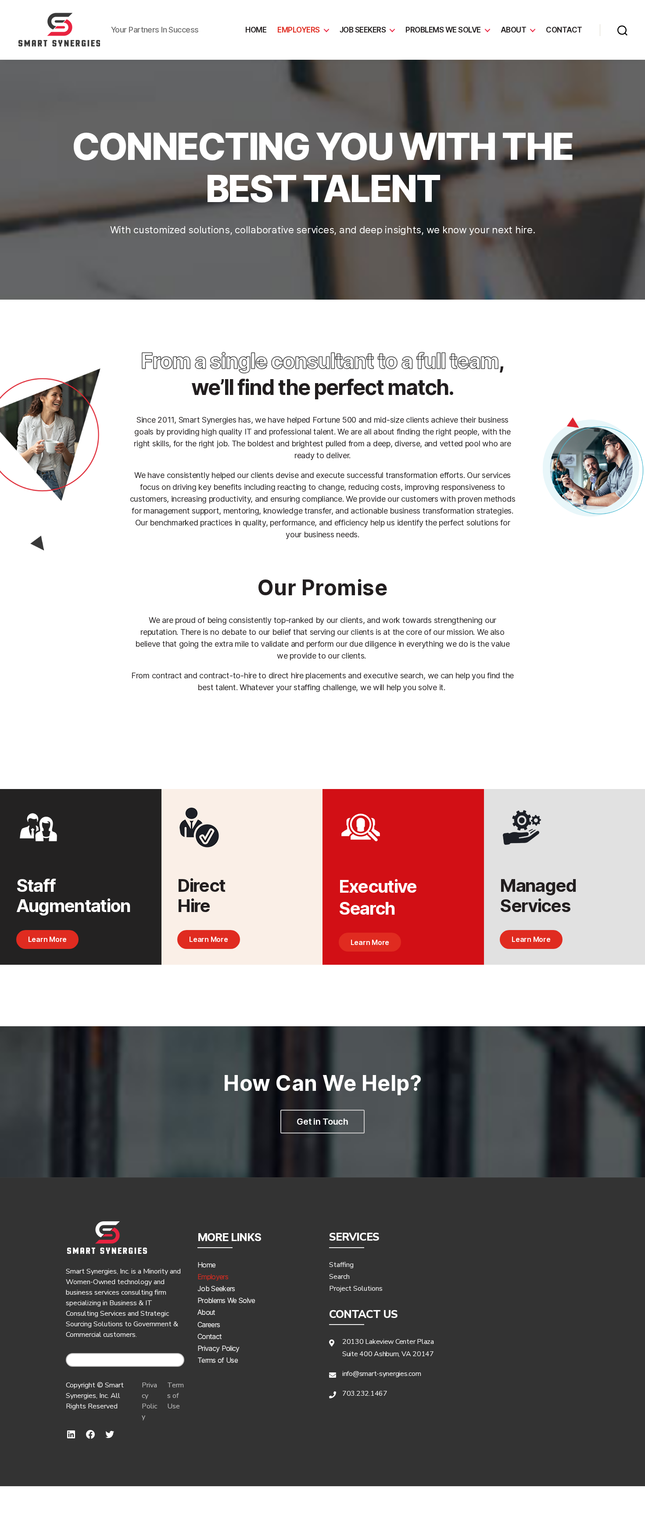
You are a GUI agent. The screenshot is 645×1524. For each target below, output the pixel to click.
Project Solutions (356, 1288)
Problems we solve (443, 29)
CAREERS (128, 1360)
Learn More (47, 939)
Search (339, 1276)
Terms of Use (175, 1395)
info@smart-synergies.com (381, 1374)
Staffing (341, 1265)
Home (255, 29)
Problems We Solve (226, 1300)
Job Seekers (363, 29)
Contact (564, 29)
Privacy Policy (149, 1401)
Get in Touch (322, 1121)
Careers (208, 1324)
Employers (298, 29)
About (514, 29)
